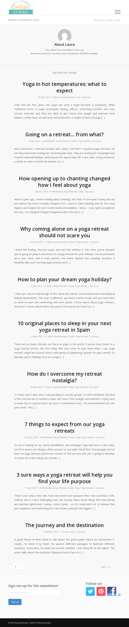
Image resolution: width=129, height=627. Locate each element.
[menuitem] (116, 11)
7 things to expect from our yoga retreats (65, 427)
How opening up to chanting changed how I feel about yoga (64, 181)
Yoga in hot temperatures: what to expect (64, 87)
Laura (88, 97)
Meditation (50, 141)
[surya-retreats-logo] (20, 7)
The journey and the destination (64, 525)
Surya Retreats (67, 97)
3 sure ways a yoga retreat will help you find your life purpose (65, 478)
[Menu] (116, 11)
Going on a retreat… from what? (64, 134)
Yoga (77, 97)
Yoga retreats (83, 141)
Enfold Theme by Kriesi (40, 622)
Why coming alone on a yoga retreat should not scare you (64, 232)
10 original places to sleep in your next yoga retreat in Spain (64, 326)
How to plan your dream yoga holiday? (65, 279)
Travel (73, 141)
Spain (57, 97)
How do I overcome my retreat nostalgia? (64, 377)
